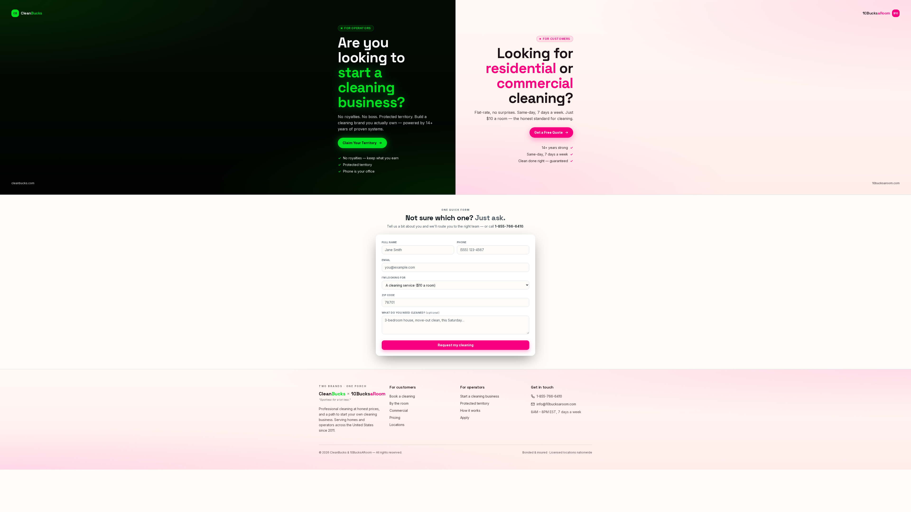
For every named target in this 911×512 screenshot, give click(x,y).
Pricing (395, 418)
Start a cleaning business (479, 396)
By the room (399, 403)
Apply (464, 418)
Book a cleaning (402, 396)
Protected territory (474, 403)
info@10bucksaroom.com (556, 404)
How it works (470, 410)
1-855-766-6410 (509, 226)
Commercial (399, 410)
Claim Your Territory (359, 143)
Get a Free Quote (548, 132)
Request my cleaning (456, 345)
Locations (397, 425)
